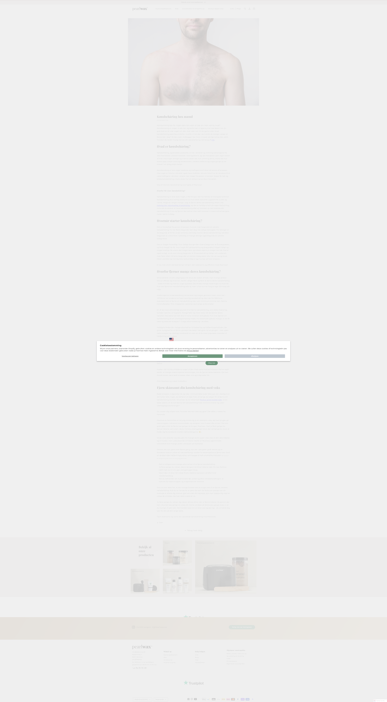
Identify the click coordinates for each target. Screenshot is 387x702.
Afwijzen (255, 356)
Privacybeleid (193, 351)
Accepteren (192, 356)
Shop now (211, 363)
